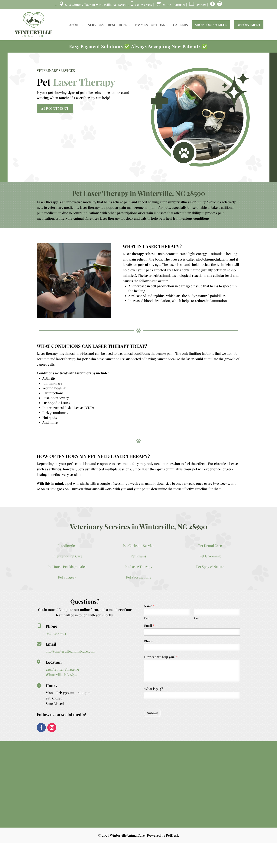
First (146, 618)
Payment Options (150, 25)
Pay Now (197, 5)
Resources (117, 25)
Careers (180, 25)
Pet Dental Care (210, 545)
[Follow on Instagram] (51, 727)
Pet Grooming (210, 556)
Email (149, 625)
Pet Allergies (66, 545)
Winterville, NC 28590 (62, 674)
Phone (148, 641)
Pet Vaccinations (138, 577)
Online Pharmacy (171, 5)
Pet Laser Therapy (138, 566)
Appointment (248, 25)
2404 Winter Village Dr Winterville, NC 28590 (92, 5)
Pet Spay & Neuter (210, 566)
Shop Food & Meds (211, 25)
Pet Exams (138, 556)
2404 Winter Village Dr (62, 669)
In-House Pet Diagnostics (66, 566)
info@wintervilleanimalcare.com (70, 651)
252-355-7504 (141, 5)
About (74, 25)
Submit (152, 713)
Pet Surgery (67, 577)
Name (149, 606)
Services (96, 25)
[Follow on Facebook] (41, 727)
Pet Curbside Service (138, 545)
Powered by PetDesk (163, 835)
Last (196, 618)
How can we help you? (161, 657)
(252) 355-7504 (56, 633)
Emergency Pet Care (66, 556)
